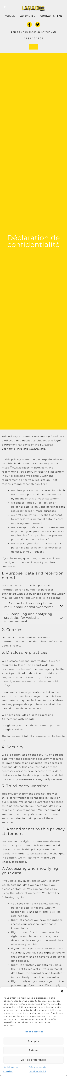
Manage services (33, 1031)
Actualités (27, 16)
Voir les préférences (33, 1059)
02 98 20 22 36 (33, 38)
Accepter (33, 1041)
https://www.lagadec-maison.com (24, 467)
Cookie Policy (11, 645)
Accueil (10, 16)
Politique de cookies (10, 1069)
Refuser (34, 1050)
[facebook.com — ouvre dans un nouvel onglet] (29, 24)
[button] (62, 991)
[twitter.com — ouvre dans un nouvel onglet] (38, 24)
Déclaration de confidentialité (37, 1069)
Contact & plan (51, 16)
